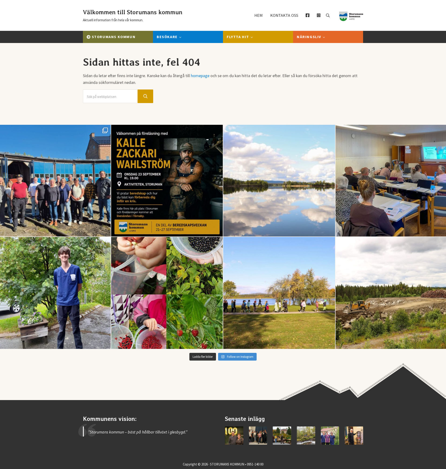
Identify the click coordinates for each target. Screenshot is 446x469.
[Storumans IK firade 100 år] (234, 435)
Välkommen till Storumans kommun (132, 12)
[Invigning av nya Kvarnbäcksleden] (306, 435)
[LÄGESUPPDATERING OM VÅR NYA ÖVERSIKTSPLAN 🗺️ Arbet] (279, 181)
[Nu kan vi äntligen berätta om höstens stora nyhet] (167, 181)
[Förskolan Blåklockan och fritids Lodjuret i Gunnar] (167, 293)
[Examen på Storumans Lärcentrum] (258, 435)
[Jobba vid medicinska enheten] (330, 435)
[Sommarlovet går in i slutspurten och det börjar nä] (279, 293)
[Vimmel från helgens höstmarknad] (282, 435)
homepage (200, 75)
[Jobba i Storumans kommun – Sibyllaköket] (354, 435)
